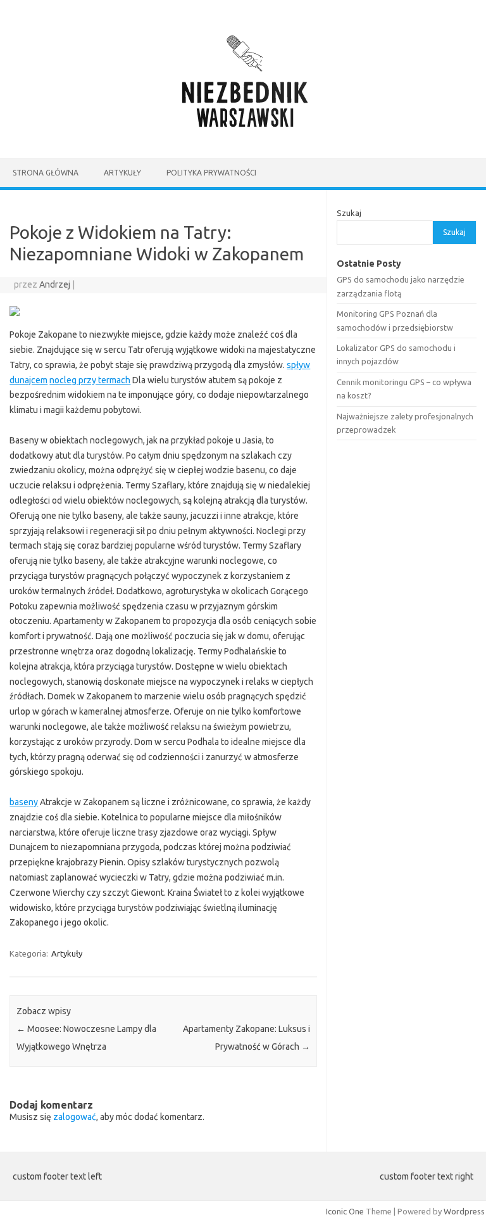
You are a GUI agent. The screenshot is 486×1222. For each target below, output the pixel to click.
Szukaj (349, 212)
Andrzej (54, 284)
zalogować (74, 1117)
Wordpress (464, 1211)
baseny (23, 802)
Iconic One (345, 1211)
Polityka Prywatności (211, 173)
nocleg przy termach (89, 380)
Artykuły (122, 173)
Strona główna (45, 173)
